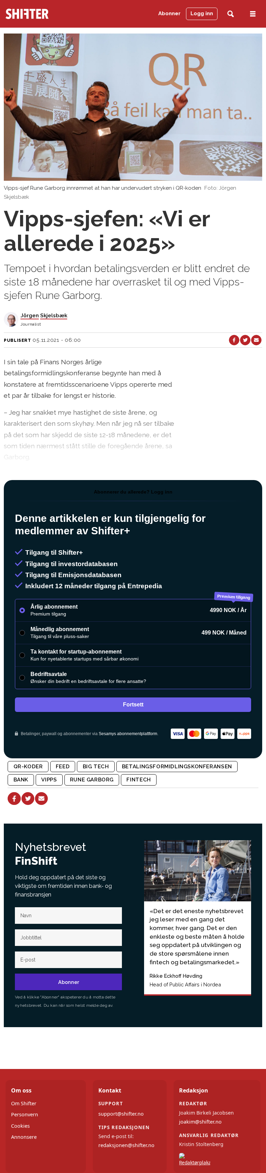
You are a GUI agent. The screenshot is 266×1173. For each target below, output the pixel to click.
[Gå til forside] (40, 14)
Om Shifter (23, 1103)
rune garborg (92, 780)
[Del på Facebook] (234, 340)
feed (63, 766)
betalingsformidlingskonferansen (177, 766)
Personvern (24, 1114)
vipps (49, 780)
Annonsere (24, 1137)
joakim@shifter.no (200, 1121)
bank (21, 780)
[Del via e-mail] (256, 340)
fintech (138, 780)
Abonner (169, 13)
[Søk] (230, 14)
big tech (96, 766)
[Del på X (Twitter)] (245, 340)
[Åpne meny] (253, 14)
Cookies (20, 1126)
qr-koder (28, 766)
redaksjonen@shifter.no (126, 1145)
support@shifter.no (121, 1113)
